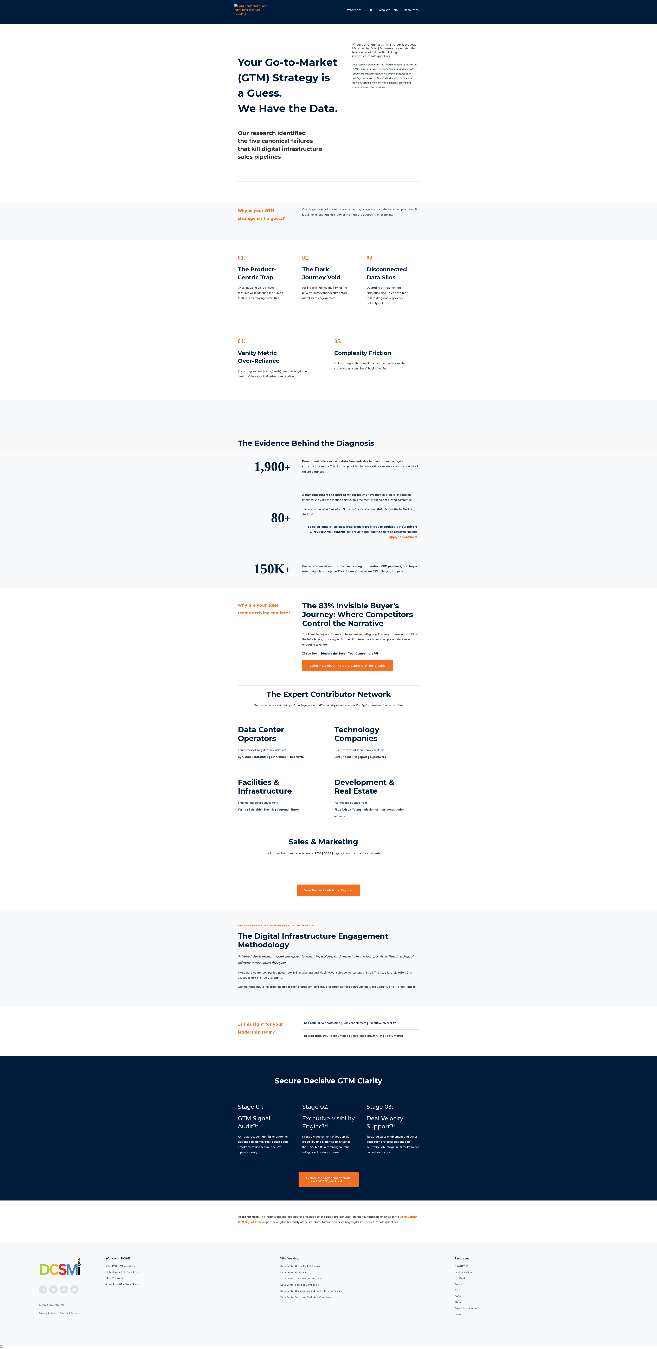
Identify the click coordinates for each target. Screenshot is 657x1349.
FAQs (458, 1296)
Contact (459, 1314)
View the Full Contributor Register (328, 890)
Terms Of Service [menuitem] (69, 1313)
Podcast (459, 1284)
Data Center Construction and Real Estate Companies (311, 1291)
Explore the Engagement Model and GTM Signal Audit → (328, 1179)
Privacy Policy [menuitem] (47, 1313)
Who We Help (289, 1258)
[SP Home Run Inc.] (251, 10)
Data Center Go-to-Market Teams (300, 1266)
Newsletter (461, 1265)
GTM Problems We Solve (120, 1265)
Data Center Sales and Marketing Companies (306, 1297)
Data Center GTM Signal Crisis (123, 1272)
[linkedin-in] (43, 1289)
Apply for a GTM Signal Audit (122, 1284)
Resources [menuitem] (411, 10)
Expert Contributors (466, 1308)
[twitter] (53, 1289)
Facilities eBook (464, 1272)
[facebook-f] (64, 1289)
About (458, 1302)
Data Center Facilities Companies (299, 1284)
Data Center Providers (293, 1272)
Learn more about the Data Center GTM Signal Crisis (347, 665)
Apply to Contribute (403, 537)
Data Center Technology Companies (301, 1278)
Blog (457, 1290)
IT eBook (460, 1278)
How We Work (114, 1278)
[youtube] (74, 1289)
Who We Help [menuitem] (388, 10)
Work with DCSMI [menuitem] (359, 10)
